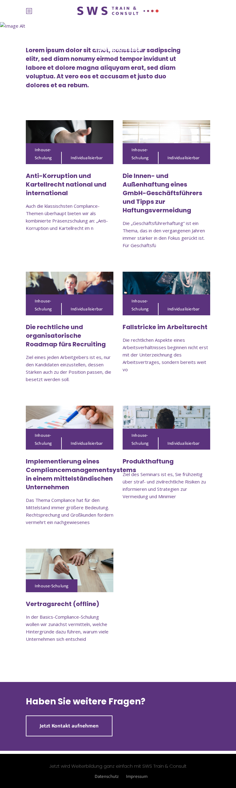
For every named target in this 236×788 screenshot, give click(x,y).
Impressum (137, 776)
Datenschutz (107, 776)
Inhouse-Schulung (43, 153)
